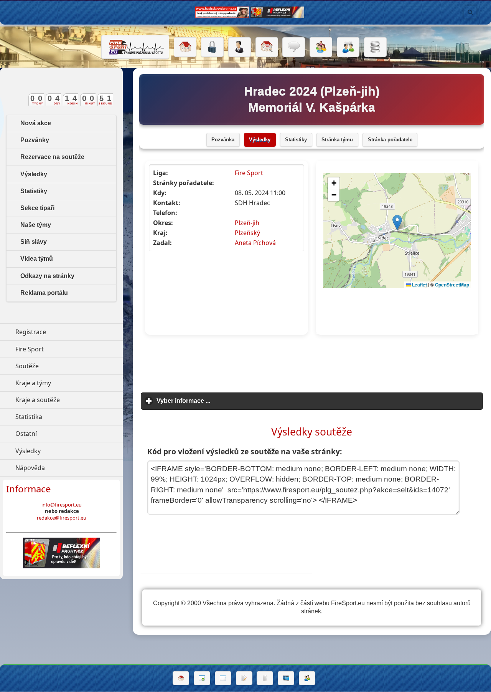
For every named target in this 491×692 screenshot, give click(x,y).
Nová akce (35, 123)
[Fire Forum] (348, 47)
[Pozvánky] (223, 678)
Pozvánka (222, 139)
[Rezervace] (244, 678)
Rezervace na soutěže (52, 157)
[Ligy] (375, 47)
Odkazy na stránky (47, 276)
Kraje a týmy (68, 383)
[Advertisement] (311, 364)
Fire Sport (249, 173)
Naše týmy (35, 225)
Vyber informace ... (219, 400)
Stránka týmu (337, 139)
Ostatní (61, 433)
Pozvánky (34, 140)
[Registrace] (239, 47)
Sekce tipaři (37, 208)
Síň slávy (33, 241)
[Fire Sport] (135, 47)
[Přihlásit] (212, 47)
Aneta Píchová (255, 242)
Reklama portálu (44, 293)
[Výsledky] (265, 678)
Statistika (64, 416)
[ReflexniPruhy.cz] (61, 553)
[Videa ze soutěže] (286, 678)
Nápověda (65, 468)
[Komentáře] (293, 47)
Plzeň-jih (247, 223)
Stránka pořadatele (390, 139)
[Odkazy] (266, 47)
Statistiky (296, 139)
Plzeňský (247, 232)
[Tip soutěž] (307, 678)
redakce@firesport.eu (61, 517)
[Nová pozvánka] (202, 678)
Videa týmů (36, 258)
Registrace (30, 332)
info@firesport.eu (61, 504)
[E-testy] (321, 47)
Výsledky (259, 139)
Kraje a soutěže (69, 400)
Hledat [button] (470, 12)
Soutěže (62, 366)
